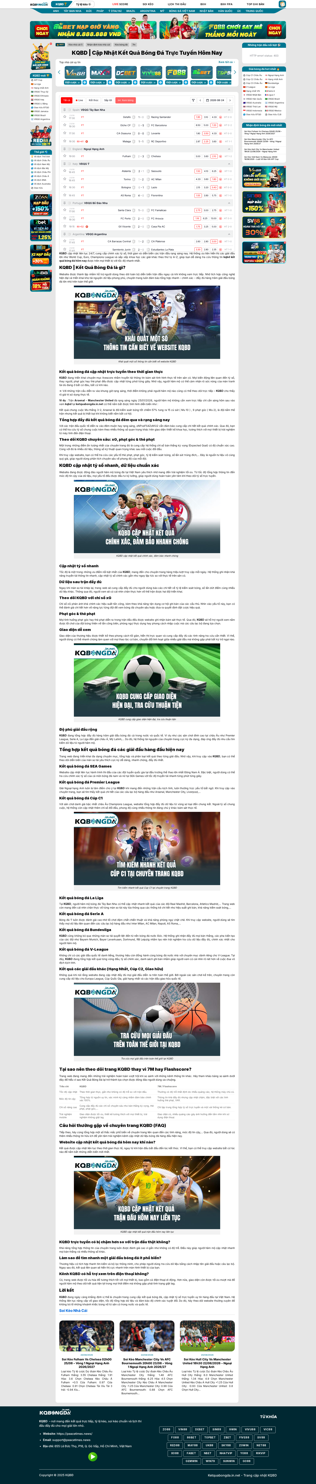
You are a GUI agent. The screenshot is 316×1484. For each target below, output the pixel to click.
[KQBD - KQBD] (39, 4)
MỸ (162, 11)
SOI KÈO (148, 4)
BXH (203, 4)
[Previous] (59, 72)
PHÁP (100, 11)
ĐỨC (89, 11)
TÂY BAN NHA (72, 11)
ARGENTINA (147, 11)
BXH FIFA (226, 4)
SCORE (120, 4)
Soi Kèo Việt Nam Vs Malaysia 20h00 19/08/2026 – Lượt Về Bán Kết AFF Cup (261, 158)
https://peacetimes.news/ (74, 1433)
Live (80, 100)
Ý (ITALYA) (115, 11)
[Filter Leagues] (193, 100)
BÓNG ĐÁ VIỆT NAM (182, 11)
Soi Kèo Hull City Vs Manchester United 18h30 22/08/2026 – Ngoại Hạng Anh (207, 1363)
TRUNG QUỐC (254, 11)
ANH (56, 11)
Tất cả (66, 100)
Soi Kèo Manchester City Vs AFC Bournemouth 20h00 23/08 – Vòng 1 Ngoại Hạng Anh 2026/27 (147, 1363)
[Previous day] (200, 100)
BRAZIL (130, 11)
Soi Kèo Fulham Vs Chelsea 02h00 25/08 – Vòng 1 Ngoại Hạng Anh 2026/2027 (87, 1363)
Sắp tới (108, 100)
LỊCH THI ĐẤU (177, 4)
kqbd (226, 257)
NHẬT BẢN (206, 11)
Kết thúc (93, 100)
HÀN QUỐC (225, 11)
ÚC (239, 11)
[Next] (234, 72)
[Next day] (230, 100)
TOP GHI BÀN (255, 4)
